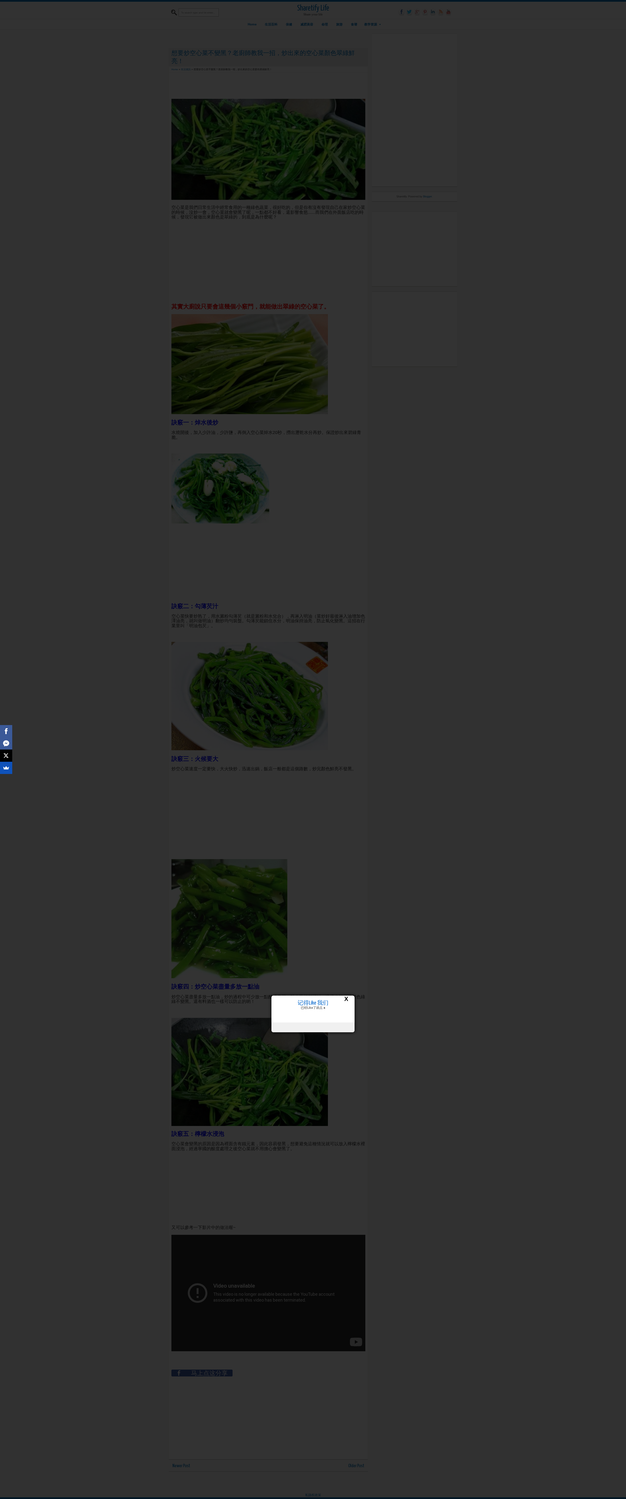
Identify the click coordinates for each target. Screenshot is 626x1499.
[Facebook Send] (6, 743)
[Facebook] (6, 731)
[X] (6, 756)
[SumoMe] (6, 768)
